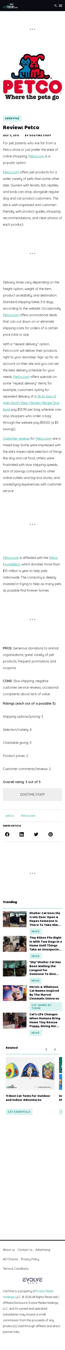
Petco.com (36, 156)
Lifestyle (12, 118)
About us (9, 1250)
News (35, 931)
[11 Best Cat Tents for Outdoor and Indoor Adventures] (30, 1073)
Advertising (42, 1250)
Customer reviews (16, 438)
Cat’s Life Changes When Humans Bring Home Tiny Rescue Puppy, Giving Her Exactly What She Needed (44, 1020)
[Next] (55, 1049)
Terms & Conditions (16, 1268)
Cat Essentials (19, 1111)
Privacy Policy (30, 1259)
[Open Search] (55, 5)
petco (10, 815)
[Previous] (46, 1049)
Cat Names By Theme (41, 1007)
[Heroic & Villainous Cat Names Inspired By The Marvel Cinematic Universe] (15, 993)
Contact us (25, 1250)
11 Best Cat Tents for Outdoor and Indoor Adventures (28, 1098)
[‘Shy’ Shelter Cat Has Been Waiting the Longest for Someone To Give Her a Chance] (15, 968)
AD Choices (10, 1259)
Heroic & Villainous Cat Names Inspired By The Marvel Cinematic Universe (44, 993)
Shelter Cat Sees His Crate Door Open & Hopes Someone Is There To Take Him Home (44, 919)
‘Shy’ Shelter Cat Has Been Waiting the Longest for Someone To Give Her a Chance (45, 968)
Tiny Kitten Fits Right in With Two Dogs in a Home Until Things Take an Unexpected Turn (45, 944)
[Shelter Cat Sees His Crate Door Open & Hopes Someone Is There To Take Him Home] (15, 919)
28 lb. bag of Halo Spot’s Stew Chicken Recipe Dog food (31, 403)
